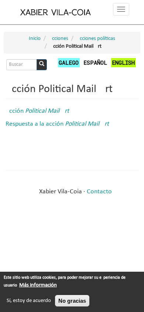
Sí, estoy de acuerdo (29, 300)
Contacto (99, 191)
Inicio (35, 38)
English (123, 62)
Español (95, 62)
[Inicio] (56, 12)
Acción (37, 111)
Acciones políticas (95, 38)
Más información (38, 285)
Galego (69, 62)
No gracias (72, 301)
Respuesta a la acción (57, 124)
